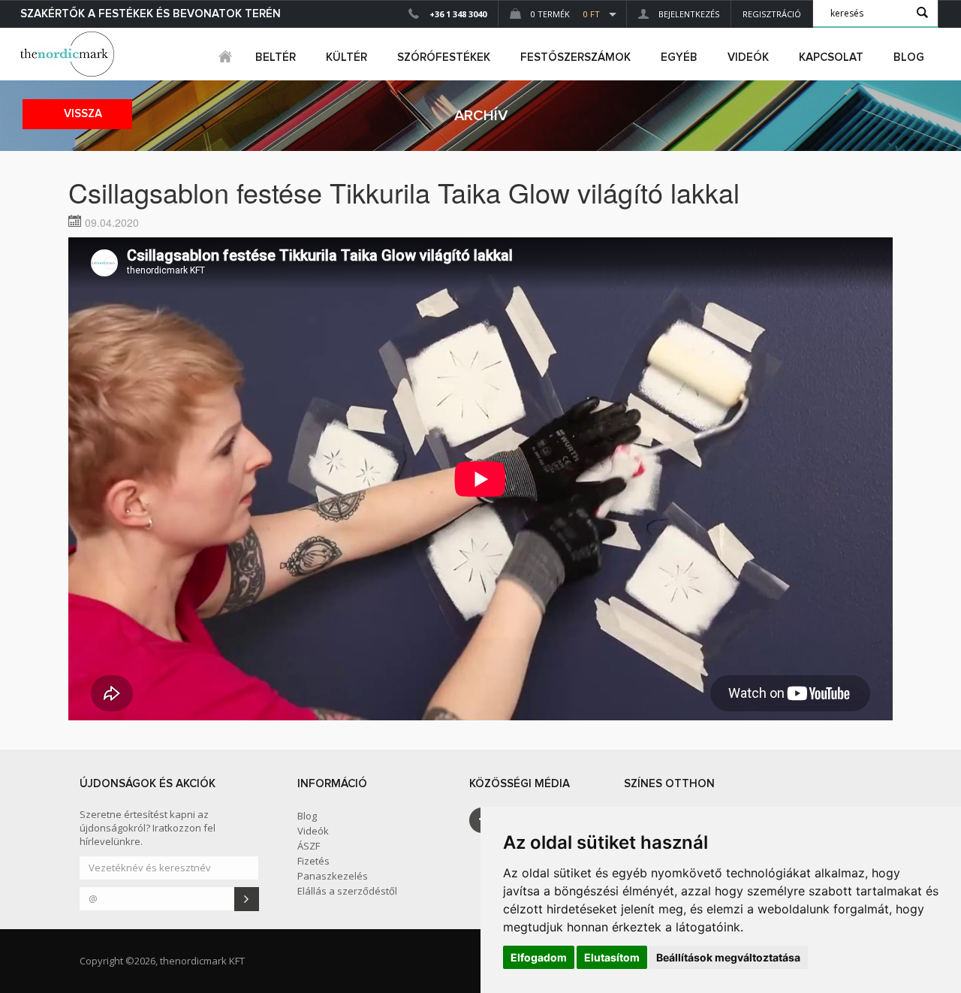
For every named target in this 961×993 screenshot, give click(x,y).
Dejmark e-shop (69, 54)
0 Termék (564, 14)
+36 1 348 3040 (458, 14)
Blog (908, 57)
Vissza (83, 113)
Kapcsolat (831, 57)
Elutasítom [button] (612, 957)
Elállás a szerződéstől (347, 891)
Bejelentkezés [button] (687, 14)
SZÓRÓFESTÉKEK (443, 57)
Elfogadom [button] (539, 957)
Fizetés (313, 861)
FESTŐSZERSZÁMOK (575, 57)
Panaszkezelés (332, 876)
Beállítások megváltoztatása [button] (728, 957)
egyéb (679, 57)
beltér (275, 57)
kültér (346, 57)
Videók (748, 57)
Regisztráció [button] (772, 14)
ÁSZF (308, 846)
